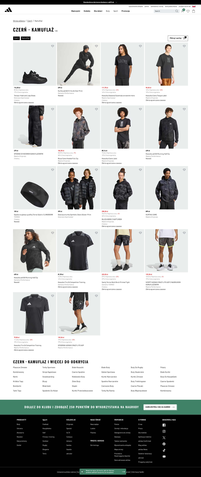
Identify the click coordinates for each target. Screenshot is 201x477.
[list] (90, 38)
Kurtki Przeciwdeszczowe (82, 391)
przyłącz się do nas (185, 6)
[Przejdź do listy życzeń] (188, 11)
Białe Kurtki (165, 372)
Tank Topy (17, 391)
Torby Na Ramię (107, 391)
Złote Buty (76, 381)
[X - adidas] (173, 438)
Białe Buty (105, 368)
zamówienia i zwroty (157, 6)
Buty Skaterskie (137, 372)
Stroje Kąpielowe (49, 372)
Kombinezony (18, 372)
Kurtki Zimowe (137, 377)
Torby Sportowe (48, 368)
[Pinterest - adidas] (173, 444)
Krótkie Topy (18, 381)
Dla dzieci (98, 11)
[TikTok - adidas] (173, 450)
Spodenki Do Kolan (50, 391)
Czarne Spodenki (167, 381)
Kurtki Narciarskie (109, 377)
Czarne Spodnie (78, 372)
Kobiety (87, 11)
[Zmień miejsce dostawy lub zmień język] (193, 6)
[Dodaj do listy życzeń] (52, 46)
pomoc (147, 6)
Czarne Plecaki (137, 386)
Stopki (74, 386)
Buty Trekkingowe (138, 381)
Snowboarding (48, 377)
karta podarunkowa (171, 6)
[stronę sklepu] (8, 10)
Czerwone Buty (107, 386)
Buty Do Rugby (137, 368)
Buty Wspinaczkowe (139, 391)
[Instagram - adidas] (173, 432)
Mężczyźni (75, 11)
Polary (163, 368)
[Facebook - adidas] (173, 425)
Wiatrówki (46, 386)
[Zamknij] (82, 471)
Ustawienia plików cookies (66, 472)
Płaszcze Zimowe (20, 368)
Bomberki (17, 386)
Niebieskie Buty (78, 377)
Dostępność (126, 472)
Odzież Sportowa (108, 372)
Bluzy (44, 381)
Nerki (15, 377)
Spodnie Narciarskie (109, 381)
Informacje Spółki (137, 472)
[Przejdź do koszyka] (193, 11)
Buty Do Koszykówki (168, 377)
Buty (108, 11)
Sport (115, 11)
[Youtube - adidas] (173, 457)
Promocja (126, 11)
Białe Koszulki (78, 368)
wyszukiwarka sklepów (136, 6)
